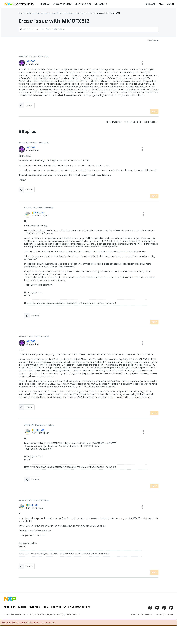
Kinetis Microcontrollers (75, 13)
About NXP (9, 607)
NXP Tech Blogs (83, 4)
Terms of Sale (28, 614)
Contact (56, 607)
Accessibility (59, 614)
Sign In (170, 4)
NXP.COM (99, 4)
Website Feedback (72, 614)
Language (150, 4)
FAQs (161, 4)
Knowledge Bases (62, 4)
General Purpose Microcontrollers (44, 13)
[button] (142, 63)
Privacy (7, 614)
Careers (22, 607)
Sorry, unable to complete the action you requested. (28, 622)
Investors (34, 607)
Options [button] (152, 40)
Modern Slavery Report (43, 614)
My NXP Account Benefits (77, 607)
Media (45, 607)
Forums (45, 4)
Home (21, 13)
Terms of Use (16, 614)
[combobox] (99, 29)
